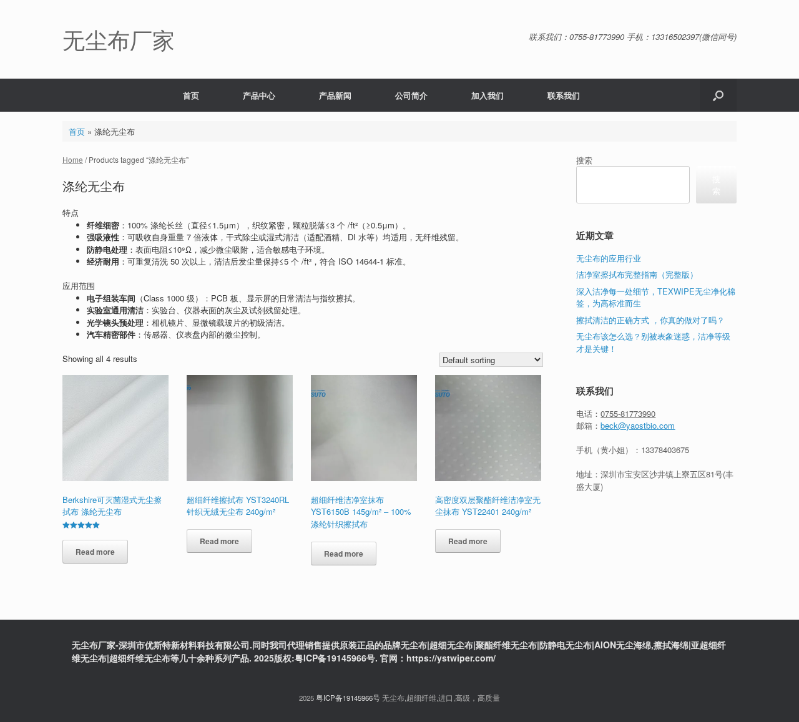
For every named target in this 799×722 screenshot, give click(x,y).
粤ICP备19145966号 (348, 698)
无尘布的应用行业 (608, 258)
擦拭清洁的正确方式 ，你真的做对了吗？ (650, 320)
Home (72, 159)
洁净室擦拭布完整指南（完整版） (637, 274)
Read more (95, 551)
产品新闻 (335, 95)
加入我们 (487, 95)
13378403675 (665, 450)
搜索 (584, 160)
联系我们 (563, 95)
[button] (718, 95)
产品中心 (259, 95)
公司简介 (411, 95)
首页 (191, 95)
